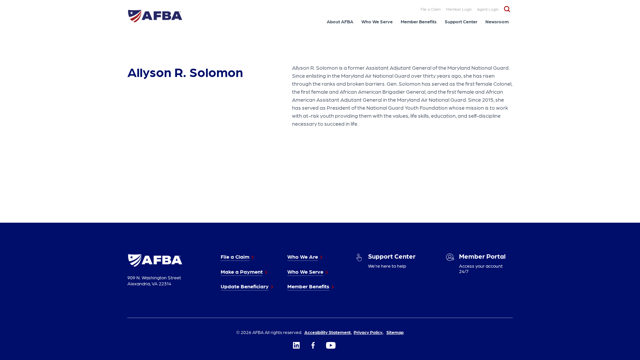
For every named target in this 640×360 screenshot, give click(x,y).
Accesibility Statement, (328, 332)
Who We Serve (377, 21)
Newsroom (497, 21)
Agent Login (487, 9)
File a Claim (431, 9)
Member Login (459, 9)
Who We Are (302, 256)
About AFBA (340, 21)
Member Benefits (419, 21)
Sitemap (395, 332)
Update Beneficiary (245, 286)
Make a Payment (242, 271)
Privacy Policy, (368, 332)
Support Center (461, 21)
